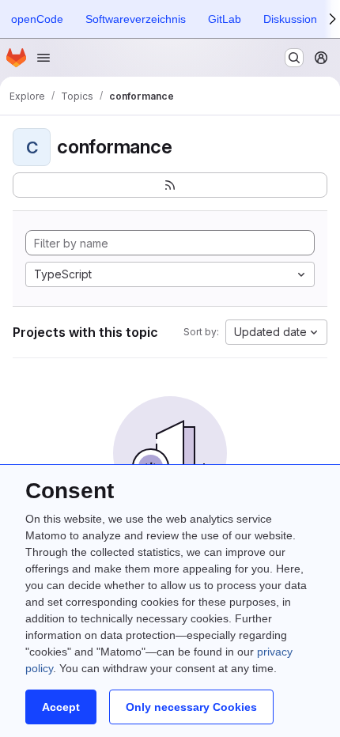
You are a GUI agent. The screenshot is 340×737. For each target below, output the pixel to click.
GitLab (224, 19)
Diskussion (290, 19)
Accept (61, 707)
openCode (37, 19)
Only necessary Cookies (191, 707)
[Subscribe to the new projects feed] (170, 185)
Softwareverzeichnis (135, 19)
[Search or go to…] (294, 57)
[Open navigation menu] (43, 57)
